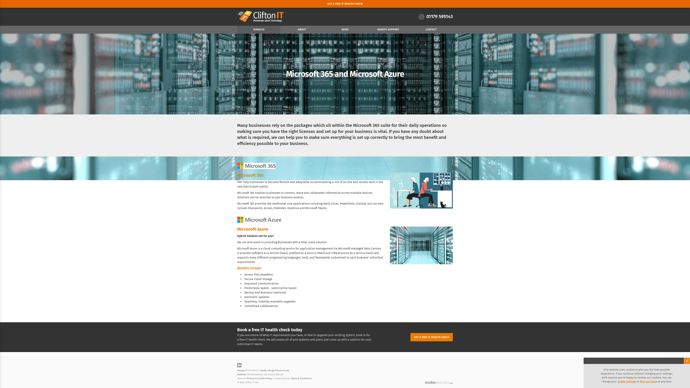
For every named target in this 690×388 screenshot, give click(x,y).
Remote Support (388, 29)
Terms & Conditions (301, 378)
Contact (431, 29)
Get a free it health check (345, 3)
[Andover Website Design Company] (439, 382)
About (302, 29)
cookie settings (626, 381)
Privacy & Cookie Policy (259, 378)
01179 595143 (439, 16)
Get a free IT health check (431, 337)
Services (258, 29)
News (345, 29)
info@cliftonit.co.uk (278, 370)
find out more (648, 381)
